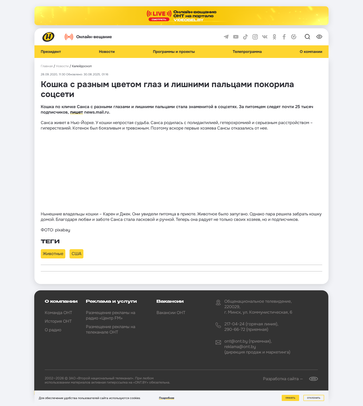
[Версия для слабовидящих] (319, 36)
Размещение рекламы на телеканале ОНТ (110, 329)
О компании (311, 52)
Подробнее (166, 398)
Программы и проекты (174, 52)
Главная (47, 66)
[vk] (264, 36)
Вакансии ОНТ (171, 312)
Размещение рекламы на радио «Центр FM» (110, 315)
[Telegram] (226, 36)
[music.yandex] (293, 36)
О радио (53, 330)
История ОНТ (58, 321)
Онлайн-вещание (94, 36)
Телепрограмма (247, 52)
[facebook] (284, 36)
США (76, 253)
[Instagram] (255, 36)
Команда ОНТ (58, 312)
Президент (51, 52)
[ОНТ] (48, 36)
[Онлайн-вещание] (181, 15)
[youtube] (235, 36)
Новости (107, 52)
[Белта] (311, 378)
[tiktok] (245, 36)
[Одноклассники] (274, 36)
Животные (53, 253)
